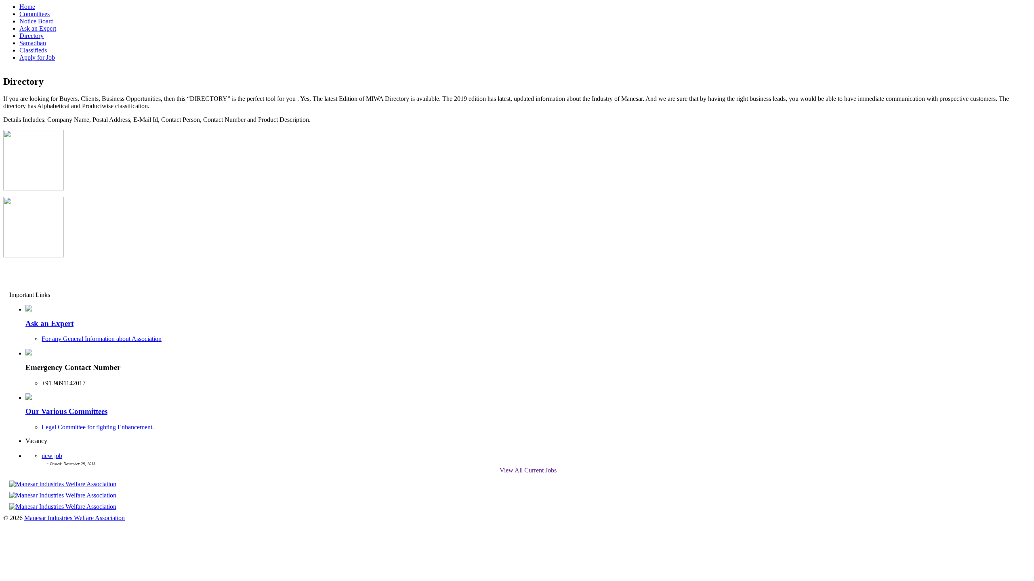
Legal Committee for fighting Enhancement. (98, 427)
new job (52, 455)
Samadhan (32, 43)
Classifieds (33, 50)
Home (27, 6)
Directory (31, 35)
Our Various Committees (66, 411)
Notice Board (36, 21)
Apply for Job (37, 57)
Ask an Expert (37, 28)
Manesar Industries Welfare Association (74, 517)
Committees (34, 13)
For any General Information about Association (102, 338)
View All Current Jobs (528, 470)
